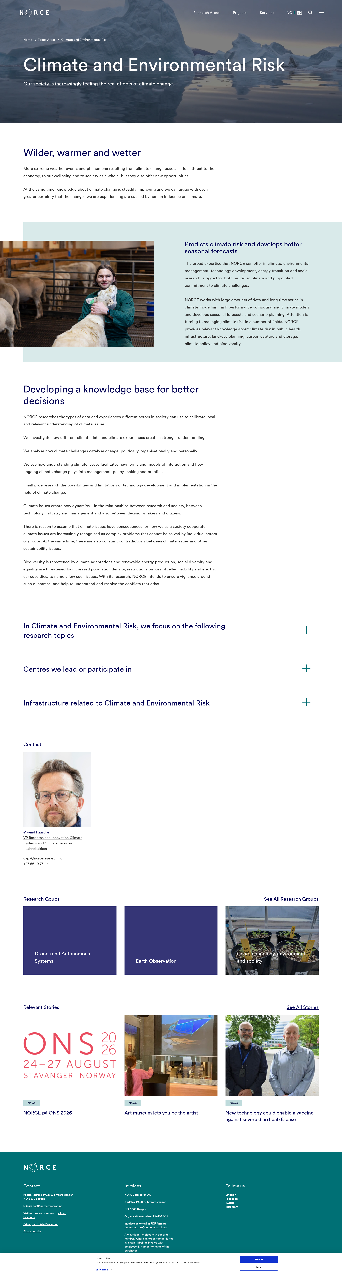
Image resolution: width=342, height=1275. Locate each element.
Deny (258, 1267)
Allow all (259, 1259)
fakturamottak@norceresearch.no (146, 1227)
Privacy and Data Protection (40, 1224)
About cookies (32, 1231)
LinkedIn (231, 1194)
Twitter (230, 1202)
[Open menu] (321, 12)
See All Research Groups (291, 899)
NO (289, 12)
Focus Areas (47, 40)
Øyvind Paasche (36, 832)
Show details (102, 1270)
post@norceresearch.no (47, 1206)
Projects (240, 12)
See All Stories (303, 1007)
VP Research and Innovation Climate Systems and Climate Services (52, 840)
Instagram (232, 1206)
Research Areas (206, 12)
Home (27, 40)
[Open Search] (310, 13)
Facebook (232, 1198)
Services (267, 12)
